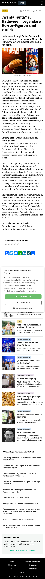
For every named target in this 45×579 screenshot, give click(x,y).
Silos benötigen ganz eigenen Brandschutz (29, 397)
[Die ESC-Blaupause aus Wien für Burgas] (8, 345)
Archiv (12, 561)
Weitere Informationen (29, 291)
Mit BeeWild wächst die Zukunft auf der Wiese (29, 326)
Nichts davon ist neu (26, 432)
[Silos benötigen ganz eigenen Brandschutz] (8, 399)
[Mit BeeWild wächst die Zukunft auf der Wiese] (8, 327)
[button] (22, 308)
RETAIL (5, 11)
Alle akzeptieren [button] (23, 296)
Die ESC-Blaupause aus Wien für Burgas (27, 344)
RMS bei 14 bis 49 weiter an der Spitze (29, 415)
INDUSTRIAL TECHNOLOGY (25, 375)
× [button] (40, 269)
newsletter (11, 537)
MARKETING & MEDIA (24, 339)
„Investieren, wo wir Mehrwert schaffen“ (29, 361)
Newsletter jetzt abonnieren (22, 550)
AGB (12, 568)
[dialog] (22, 289)
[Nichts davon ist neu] (8, 435)
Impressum (32, 565)
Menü (42, 3)
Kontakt (22, 572)
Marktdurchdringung (26, 378)
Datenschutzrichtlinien (32, 561)
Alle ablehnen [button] (23, 303)
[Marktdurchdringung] (8, 381)
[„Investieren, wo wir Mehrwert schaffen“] (8, 363)
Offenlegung (12, 565)
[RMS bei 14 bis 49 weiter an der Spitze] (8, 417)
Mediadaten (33, 568)
